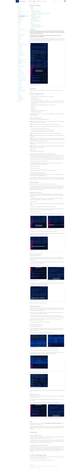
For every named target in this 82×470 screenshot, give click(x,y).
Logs (31, 22)
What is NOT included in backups (37, 10)
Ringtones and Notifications (21, 74)
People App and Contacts (21, 66)
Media (19, 56)
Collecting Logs (20, 28)
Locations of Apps (20, 52)
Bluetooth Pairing (20, 20)
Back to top (31, 464)
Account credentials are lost (36, 24)
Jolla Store (19, 49)
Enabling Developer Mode (21, 34)
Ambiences (19, 10)
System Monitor (20, 84)
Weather (19, 93)
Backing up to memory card (36, 16)
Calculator (19, 22)
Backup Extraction (20, 17)
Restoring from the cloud (35, 21)
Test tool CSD (19, 86)
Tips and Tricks (20, 89)
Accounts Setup (20, 8)
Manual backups (33, 15)
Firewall (19, 40)
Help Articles (19, 7)
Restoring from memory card (36, 17)
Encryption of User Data (21, 35)
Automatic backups (34, 19)
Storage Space (20, 83)
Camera (19, 25)
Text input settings (20, 87)
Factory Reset (19, 37)
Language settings (20, 50)
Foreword (32, 8)
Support (45, 1)
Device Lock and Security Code (22, 29)
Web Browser (19, 95)
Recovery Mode (20, 71)
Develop (30, 1)
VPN (18, 92)
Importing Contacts (20, 43)
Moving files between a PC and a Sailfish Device (22, 63)
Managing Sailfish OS (20, 53)
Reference (34, 1)
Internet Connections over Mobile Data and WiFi (22, 46)
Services (38, 1)
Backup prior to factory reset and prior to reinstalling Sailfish (41, 13)
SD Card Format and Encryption (22, 77)
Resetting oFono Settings (21, 72)
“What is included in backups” (42, 113)
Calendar (19, 23)
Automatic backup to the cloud (36, 20)
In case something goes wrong (35, 27)
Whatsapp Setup (20, 96)
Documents (19, 31)
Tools (41, 1)
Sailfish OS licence (20, 75)
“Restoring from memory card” (34, 397)
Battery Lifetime (20, 19)
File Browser (19, 38)
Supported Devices (19, 99)
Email (18, 32)
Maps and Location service (21, 55)
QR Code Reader (20, 69)
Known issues (33, 23)
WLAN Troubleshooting (21, 98)
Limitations (32, 9)
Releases (18, 5)
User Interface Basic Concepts (22, 90)
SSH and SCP (19, 81)
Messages (19, 58)
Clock (18, 26)
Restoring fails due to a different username (38, 26)
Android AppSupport (20, 11)
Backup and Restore (21, 16)
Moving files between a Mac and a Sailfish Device (22, 60)
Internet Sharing (20, 47)
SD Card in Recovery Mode (21, 78)
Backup (19, 13)
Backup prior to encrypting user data (37, 14)
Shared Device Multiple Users (22, 80)
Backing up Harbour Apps (21, 14)
